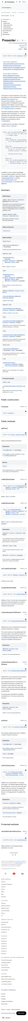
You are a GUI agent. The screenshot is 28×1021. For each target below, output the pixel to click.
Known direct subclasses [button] (14, 65)
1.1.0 (26, 47)
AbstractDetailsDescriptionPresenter (13, 64)
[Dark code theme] (26, 54)
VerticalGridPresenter (18, 69)
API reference (6, 7)
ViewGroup (5, 298)
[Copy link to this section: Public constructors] (20, 400)
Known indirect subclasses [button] (14, 81)
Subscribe (21, 1013)
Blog (2, 894)
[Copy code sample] (26, 130)
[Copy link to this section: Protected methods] (20, 825)
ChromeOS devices (6, 927)
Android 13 (4, 948)
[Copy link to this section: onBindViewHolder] (16, 480)
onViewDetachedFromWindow (11, 335)
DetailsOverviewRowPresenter (11, 79)
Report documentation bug (8, 979)
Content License (19, 862)
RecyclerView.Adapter (8, 101)
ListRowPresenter (8, 83)
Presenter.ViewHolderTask (10, 216)
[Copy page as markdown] (22, 40)
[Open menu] (2, 2)
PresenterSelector (9, 108)
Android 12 (4, 951)
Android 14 (4, 946)
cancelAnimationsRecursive (11, 386)
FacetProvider (14, 201)
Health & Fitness (5, 908)
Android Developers (5, 12)
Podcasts (3, 896)
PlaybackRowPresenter (9, 87)
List (12, 281)
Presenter (20, 55)
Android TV (4, 932)
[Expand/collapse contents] (10, 19)
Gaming (3, 903)
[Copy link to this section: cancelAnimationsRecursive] (2, 834)
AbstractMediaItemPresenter (11, 75)
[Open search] (17, 2)
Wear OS (3, 924)
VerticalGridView (7, 181)
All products (4, 1004)
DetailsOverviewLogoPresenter (12, 65)
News (2, 891)
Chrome (3, 996)
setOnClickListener (9, 362)
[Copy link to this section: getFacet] (9, 428)
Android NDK (4, 970)
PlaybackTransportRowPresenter (12, 88)
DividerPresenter (8, 67)
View (21, 95)
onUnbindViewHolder (9, 308)
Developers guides (5, 962)
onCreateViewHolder (9, 296)
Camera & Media (5, 910)
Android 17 (4, 938)
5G (2, 915)
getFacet (5, 245)
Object (9, 241)
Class (10, 245)
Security (3, 886)
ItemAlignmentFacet (8, 178)
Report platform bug (6, 976)
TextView (13, 126)
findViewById (6, 121)
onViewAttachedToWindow (10, 321)
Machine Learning (5, 905)
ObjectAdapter (6, 106)
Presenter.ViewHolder (17, 200)
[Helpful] (11, 16)
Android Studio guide (6, 960)
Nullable (8, 262)
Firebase (3, 999)
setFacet (11, 176)
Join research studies (6, 984)
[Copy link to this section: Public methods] (16, 421)
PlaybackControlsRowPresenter (12, 85)
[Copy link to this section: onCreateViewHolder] (18, 569)
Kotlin (20, 49)
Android (3, 881)
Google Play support (6, 981)
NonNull (15, 245)
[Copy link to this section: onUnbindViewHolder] (17, 588)
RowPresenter (7, 69)
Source (3, 889)
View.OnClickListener (11, 366)
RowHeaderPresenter (19, 67)
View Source (22, 45)
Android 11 (3, 953)
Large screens (4, 922)
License (8, 1009)
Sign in (24, 2)
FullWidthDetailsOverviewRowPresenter (14, 81)
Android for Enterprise (6, 884)
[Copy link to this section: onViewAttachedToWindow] (2, 615)
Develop (14, 12)
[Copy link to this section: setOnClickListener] (16, 766)
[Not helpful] (13, 16)
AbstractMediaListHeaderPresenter (13, 77)
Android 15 (4, 943)
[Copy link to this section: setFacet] (9, 721)
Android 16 (4, 941)
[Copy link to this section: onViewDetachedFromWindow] (8, 664)
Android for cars (5, 929)
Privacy (3, 913)
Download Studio (5, 967)
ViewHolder (14, 113)
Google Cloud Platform (7, 1001)
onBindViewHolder (8, 257)
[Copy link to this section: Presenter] (10, 407)
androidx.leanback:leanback (20, 43)
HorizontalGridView (8, 180)
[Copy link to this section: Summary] (11, 190)
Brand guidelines (16, 1009)
